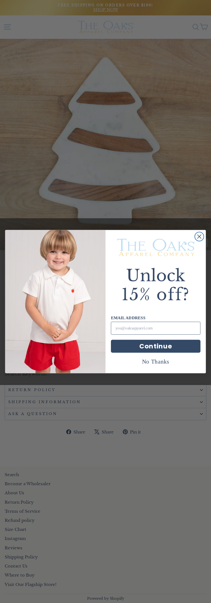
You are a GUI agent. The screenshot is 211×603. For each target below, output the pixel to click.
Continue (155, 346)
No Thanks (156, 361)
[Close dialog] (199, 236)
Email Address (128, 317)
